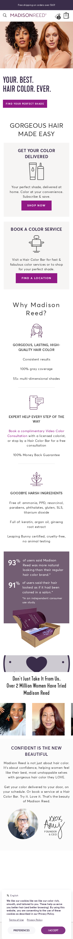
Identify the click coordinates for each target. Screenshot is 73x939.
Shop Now (36, 205)
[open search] (4, 15)
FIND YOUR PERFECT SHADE (25, 103)
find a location (36, 278)
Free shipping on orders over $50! (36, 5)
